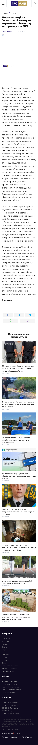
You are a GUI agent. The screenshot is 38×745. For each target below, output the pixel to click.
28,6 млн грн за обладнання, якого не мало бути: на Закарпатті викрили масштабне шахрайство (18, 368)
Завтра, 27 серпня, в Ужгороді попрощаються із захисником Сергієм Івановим (18, 511)
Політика (5, 655)
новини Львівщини (9, 681)
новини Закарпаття (9, 684)
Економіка (6, 639)
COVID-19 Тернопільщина (12, 711)
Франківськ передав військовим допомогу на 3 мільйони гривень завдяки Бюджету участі (16, 617)
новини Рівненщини (10, 692)
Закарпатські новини (10, 666)
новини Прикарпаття (10, 687)
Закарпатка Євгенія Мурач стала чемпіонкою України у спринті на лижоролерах (16, 440)
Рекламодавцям (8, 671)
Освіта (4, 647)
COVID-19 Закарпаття (10, 705)
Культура (5, 644)
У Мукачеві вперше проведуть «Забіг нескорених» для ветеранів (17, 582)
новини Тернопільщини (11, 690)
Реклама (17, 729)
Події (4, 650)
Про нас (10, 729)
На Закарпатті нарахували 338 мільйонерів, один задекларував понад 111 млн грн (19, 476)
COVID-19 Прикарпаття (11, 708)
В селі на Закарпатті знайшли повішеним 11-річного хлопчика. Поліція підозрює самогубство (19, 547)
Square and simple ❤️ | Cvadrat (11, 733)
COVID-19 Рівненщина (10, 714)
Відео (4, 663)
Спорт (4, 660)
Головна (4, 729)
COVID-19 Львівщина (10, 702)
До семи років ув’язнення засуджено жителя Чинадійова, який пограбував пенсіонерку (18, 404)
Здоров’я (5, 641)
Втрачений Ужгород (10, 669)
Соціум (4, 657)
